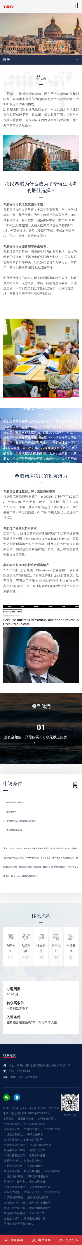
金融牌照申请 (52, 1171)
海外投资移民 (15, 1197)
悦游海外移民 (15, 1176)
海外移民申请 (32, 1160)
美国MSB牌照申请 (40, 1144)
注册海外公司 (52, 1129)
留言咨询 (17, 1240)
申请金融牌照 (12, 1123)
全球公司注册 (37, 1155)
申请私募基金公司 (14, 1155)
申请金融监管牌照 (14, 1187)
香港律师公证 (25, 1118)
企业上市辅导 (12, 1192)
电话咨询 (44, 1240)
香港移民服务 (32, 1129)
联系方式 (9, 1055)
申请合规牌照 (32, 1171)
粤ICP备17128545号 (39, 1113)
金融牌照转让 (15, 1134)
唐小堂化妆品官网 (37, 1197)
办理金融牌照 (46, 1118)
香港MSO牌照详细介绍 (17, 1223)
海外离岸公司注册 (14, 1202)
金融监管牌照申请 (39, 1187)
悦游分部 (72, 1240)
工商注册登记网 (13, 1165)
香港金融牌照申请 (34, 1218)
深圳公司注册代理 (39, 1202)
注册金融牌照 (34, 1165)
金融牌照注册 (37, 1181)
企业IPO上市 (36, 1213)
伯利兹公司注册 (33, 1139)
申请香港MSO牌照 (15, 1144)
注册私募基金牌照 (34, 1123)
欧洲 (6, 60)
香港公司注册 (37, 1150)
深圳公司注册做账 (37, 1176)
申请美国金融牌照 (39, 1208)
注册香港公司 (12, 1160)
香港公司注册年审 (14, 1181)
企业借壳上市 (12, 1129)
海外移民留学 (12, 1139)
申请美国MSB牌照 (14, 1150)
